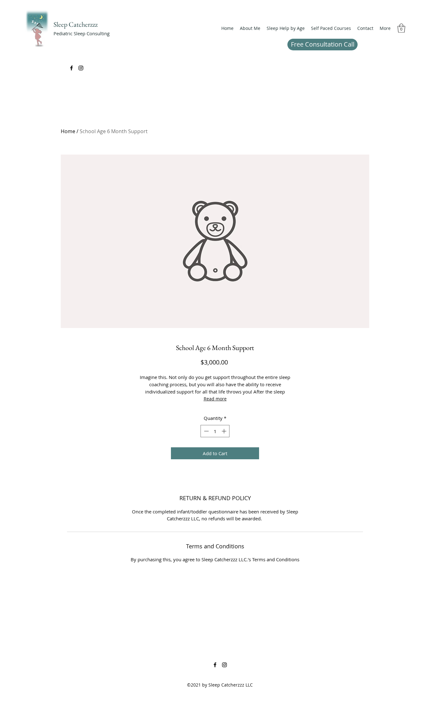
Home (68, 131)
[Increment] (224, 431)
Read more (215, 399)
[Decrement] (205, 431)
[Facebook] (71, 68)
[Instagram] (81, 68)
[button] (285, 28)
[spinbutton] (215, 431)
